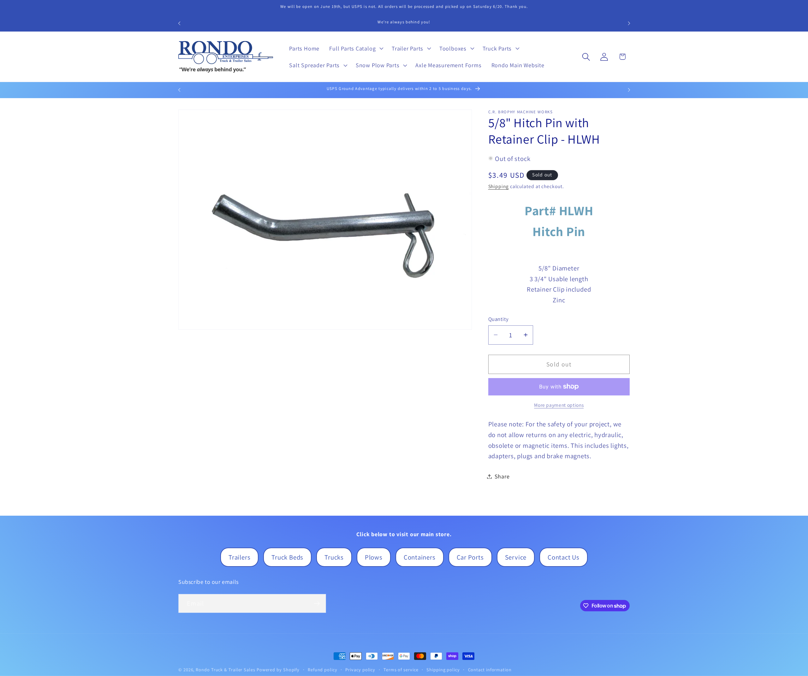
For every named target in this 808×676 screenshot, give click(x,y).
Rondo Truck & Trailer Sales (225, 670)
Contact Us (563, 557)
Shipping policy (443, 670)
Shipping (498, 186)
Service (515, 557)
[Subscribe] (317, 603)
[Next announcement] (629, 23)
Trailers (239, 557)
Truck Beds (287, 557)
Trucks (334, 557)
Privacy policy (360, 670)
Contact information (490, 670)
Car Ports (470, 557)
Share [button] (502, 476)
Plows (374, 557)
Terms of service (401, 670)
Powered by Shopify (278, 670)
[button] (355, 48)
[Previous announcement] (179, 23)
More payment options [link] (559, 405)
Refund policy (322, 670)
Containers (420, 557)
